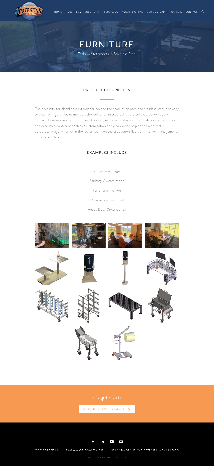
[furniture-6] (125, 268)
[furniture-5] (52, 268)
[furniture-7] (89, 268)
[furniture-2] (162, 235)
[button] (80, 12)
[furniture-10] (89, 305)
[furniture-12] (162, 305)
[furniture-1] (52, 235)
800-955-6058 (94, 450)
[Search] (201, 11)
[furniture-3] (89, 235)
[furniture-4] (125, 235)
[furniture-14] (124, 343)
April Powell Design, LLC (113, 457)
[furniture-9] (52, 305)
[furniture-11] (125, 305)
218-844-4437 (74, 450)
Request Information (107, 409)
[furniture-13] (87, 343)
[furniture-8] (162, 268)
